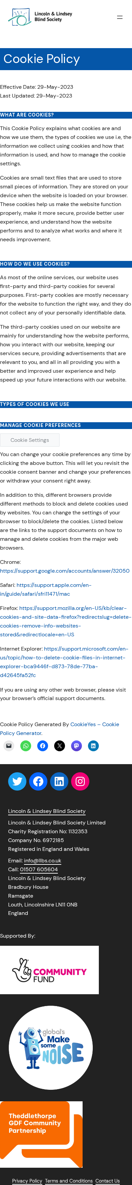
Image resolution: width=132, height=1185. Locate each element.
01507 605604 (39, 869)
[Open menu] (120, 17)
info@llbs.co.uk (42, 860)
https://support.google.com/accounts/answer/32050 (65, 570)
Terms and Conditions (69, 1181)
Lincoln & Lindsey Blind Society (47, 811)
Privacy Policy (27, 1181)
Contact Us (107, 1181)
